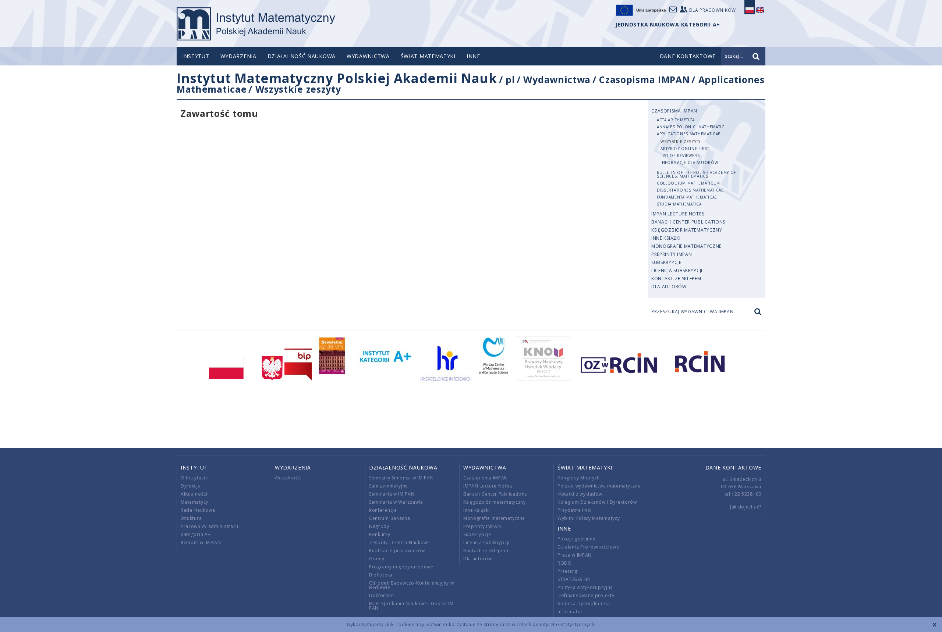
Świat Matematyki (428, 56)
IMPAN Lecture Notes (677, 214)
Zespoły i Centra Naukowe (399, 542)
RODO (564, 563)
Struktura (191, 518)
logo (256, 23)
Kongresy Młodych (578, 478)
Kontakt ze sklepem (676, 278)
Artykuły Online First (685, 148)
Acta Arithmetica (676, 119)
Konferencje (383, 510)
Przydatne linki (574, 510)
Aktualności (194, 494)
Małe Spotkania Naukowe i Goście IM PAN (411, 605)
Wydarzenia (238, 56)
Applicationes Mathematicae (688, 133)
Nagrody (379, 526)
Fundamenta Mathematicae (687, 197)
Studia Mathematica (679, 204)
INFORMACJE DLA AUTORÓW (689, 162)
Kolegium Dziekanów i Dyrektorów (597, 502)
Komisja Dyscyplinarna (583, 603)
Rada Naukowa (198, 510)
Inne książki (665, 238)
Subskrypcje (666, 262)
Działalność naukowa (302, 56)
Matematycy (194, 502)
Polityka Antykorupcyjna (585, 587)
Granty (377, 559)
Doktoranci (382, 595)
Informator (570, 611)
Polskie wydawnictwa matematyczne (599, 486)
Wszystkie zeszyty (298, 89)
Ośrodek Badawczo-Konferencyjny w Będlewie (411, 585)
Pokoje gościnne (576, 539)
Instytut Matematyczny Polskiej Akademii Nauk (337, 78)
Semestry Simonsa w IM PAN (401, 478)
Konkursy (379, 534)
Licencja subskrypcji (676, 270)
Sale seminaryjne (388, 486)
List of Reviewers (680, 155)
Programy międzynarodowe (401, 567)
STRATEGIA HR (573, 579)
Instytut (195, 56)
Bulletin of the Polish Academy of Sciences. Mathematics (696, 174)
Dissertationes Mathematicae (690, 190)
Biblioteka (381, 575)
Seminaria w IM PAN (392, 494)
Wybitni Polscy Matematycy (588, 518)
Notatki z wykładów (579, 494)
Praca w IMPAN (574, 555)
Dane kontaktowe (733, 467)
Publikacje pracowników (397, 550)
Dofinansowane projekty (585, 595)
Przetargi (567, 571)
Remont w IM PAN (201, 542)
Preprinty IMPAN (671, 254)
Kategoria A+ (195, 534)
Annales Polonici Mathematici (691, 126)
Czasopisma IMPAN (644, 79)
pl (510, 79)
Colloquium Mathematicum (688, 183)
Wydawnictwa (368, 56)
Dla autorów (669, 286)
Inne (473, 56)
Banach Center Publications (688, 222)
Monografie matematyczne (686, 246)
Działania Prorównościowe (588, 547)
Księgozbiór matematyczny (686, 230)
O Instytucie (194, 478)
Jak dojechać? (745, 507)
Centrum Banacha (389, 518)
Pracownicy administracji (209, 526)
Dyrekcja (191, 486)
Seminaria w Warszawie (396, 502)
